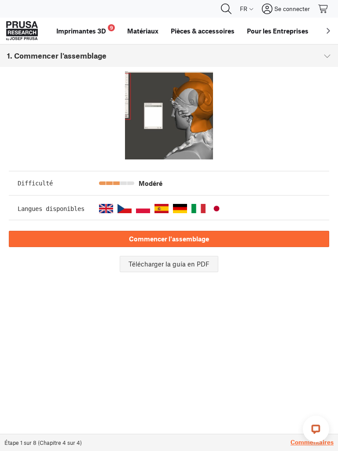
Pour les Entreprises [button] (278, 31)
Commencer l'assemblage (169, 239)
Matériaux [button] (142, 31)
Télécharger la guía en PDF (169, 264)
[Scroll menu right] (328, 31)
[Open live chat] (316, 429)
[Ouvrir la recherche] (226, 8)
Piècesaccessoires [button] (203, 31)
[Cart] (323, 8)
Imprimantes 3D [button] (84, 30)
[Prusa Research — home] (22, 31)
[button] (106, 208)
